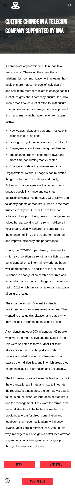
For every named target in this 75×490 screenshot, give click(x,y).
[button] (5, 5)
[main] (37, 27)
